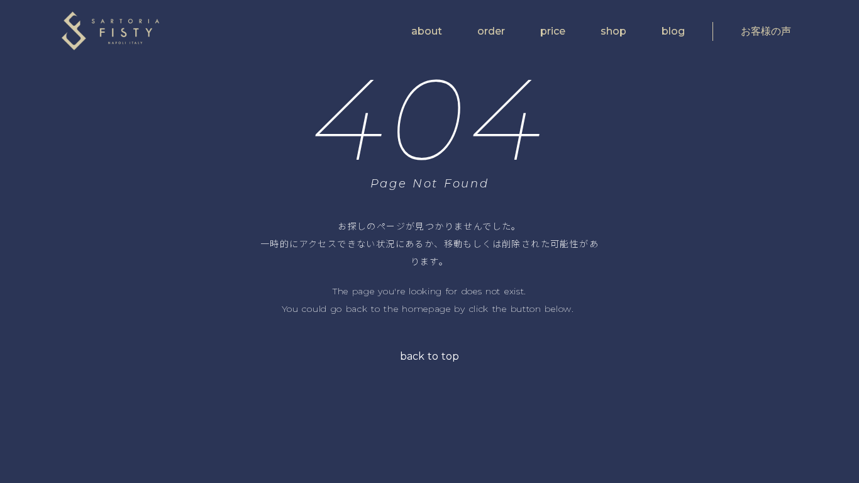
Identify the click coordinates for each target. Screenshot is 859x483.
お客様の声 (766, 31)
